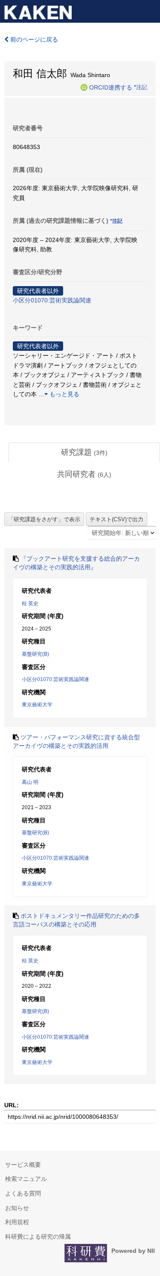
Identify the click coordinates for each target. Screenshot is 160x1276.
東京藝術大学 (37, 705)
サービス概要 (23, 1164)
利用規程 (17, 1222)
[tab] (84, 452)
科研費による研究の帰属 (38, 1236)
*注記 (140, 87)
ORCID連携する (110, 87)
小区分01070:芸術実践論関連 (52, 300)
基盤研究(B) (35, 654)
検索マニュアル (26, 1178)
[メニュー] (150, 10)
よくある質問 (23, 1193)
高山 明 (30, 782)
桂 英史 (30, 604)
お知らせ (17, 1207)
